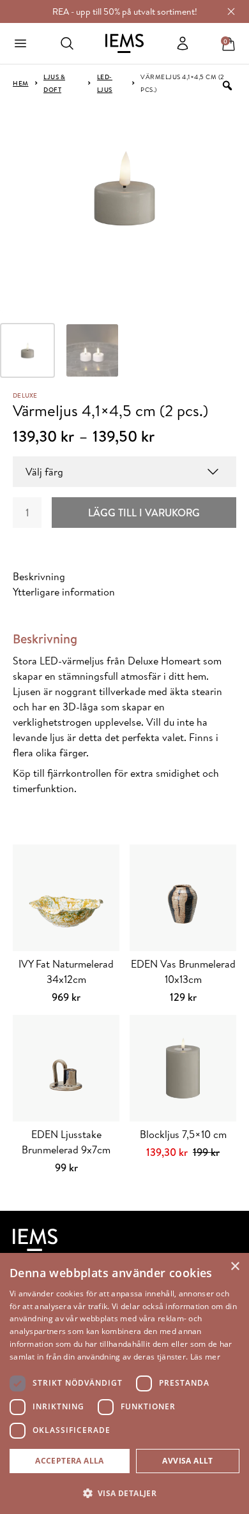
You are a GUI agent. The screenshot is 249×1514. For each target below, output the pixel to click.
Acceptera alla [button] (69, 1460)
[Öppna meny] (20, 43)
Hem (21, 83)
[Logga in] (182, 43)
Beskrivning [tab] (39, 576)
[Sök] (67, 43)
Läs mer (205, 1356)
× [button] (234, 1266)
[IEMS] (124, 43)
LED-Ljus (104, 83)
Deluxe (25, 395)
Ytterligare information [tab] (64, 592)
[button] (124, 1493)
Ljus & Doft (54, 83)
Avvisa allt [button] (187, 1460)
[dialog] (124, 1383)
